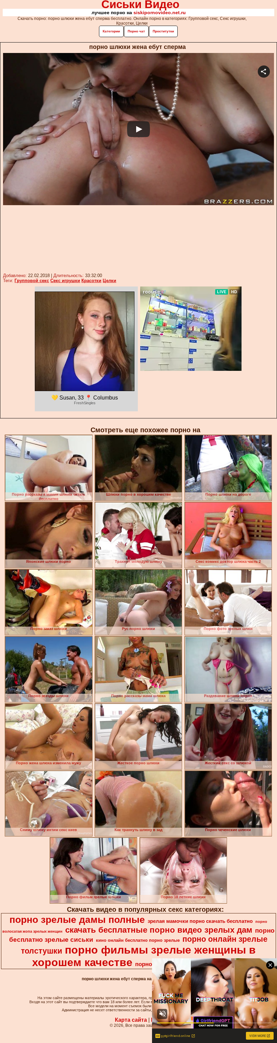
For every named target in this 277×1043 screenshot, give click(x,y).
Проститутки (163, 31)
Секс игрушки (65, 280)
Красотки (91, 280)
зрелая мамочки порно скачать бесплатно (200, 921)
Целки (109, 280)
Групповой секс (32, 280)
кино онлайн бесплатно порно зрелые (138, 940)
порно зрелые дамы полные (77, 919)
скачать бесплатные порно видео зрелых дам (158, 929)
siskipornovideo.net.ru (159, 12)
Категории (111, 31)
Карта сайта (131, 1020)
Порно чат (136, 31)
